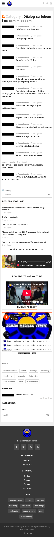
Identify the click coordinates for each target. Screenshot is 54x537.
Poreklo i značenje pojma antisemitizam (21, 106)
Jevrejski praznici (24, 38)
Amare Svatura (9, 381)
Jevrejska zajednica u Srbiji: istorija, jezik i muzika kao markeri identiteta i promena (25, 93)
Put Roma (20, 69)
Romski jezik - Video (26, 60)
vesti (21, 381)
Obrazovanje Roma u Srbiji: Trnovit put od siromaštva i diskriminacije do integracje (25, 233)
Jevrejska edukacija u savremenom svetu (26, 49)
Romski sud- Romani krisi (29, 155)
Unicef (23, 371)
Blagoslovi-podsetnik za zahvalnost (34, 127)
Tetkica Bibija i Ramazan (28, 136)
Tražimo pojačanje (10, 217)
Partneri (27, 484)
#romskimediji (32, 381)
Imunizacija (20, 376)
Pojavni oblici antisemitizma (30, 117)
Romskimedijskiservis (24, 353)
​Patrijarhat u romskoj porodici (15, 225)
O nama (27, 480)
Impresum (27, 488)
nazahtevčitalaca (10, 371)
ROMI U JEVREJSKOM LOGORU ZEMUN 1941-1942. (24, 178)
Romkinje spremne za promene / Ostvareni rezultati (24, 242)
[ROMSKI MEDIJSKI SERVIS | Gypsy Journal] (11, 3)
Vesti (25, 409)
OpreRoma (7, 376)
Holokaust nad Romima (27, 29)
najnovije (33, 371)
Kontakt (27, 476)
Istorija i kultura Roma (27, 145)
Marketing (45, 371)
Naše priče (33, 376)
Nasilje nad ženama (24, 395)
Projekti (34, 353)
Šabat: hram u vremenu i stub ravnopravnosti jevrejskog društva (23, 80)
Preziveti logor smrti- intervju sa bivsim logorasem (22, 166)
